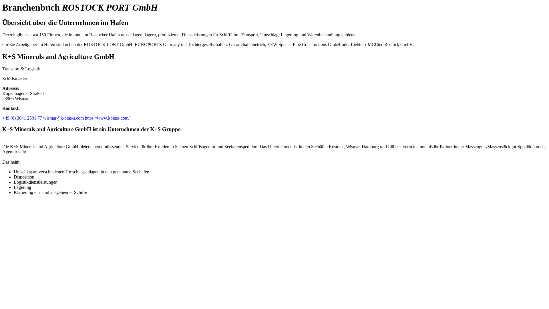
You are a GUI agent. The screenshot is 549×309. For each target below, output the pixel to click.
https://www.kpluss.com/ (107, 118)
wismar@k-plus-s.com (63, 118)
